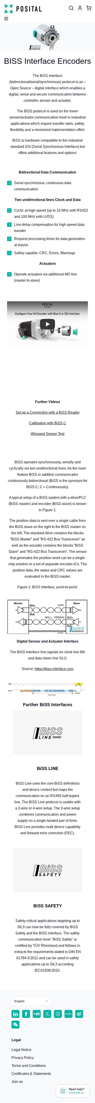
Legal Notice (21, 1050)
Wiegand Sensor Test (47, 434)
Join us (17, 1082)
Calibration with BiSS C (47, 423)
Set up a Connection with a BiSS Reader (48, 412)
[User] (71, 8)
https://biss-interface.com (54, 669)
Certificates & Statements (31, 1074)
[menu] (4, 17)
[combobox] (31, 1001)
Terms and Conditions (28, 1066)
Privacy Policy (22, 1058)
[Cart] (88, 8)
